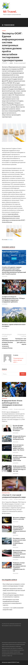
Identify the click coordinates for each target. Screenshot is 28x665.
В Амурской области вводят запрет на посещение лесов (19, 437)
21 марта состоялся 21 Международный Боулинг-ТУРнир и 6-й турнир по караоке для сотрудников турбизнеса (13, 299)
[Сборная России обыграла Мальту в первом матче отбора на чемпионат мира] (7, 531)
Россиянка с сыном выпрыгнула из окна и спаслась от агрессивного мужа (19, 542)
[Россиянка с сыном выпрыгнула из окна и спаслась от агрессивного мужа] (7, 544)
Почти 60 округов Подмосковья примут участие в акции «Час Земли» (18, 447)
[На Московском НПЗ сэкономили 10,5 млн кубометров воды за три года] (7, 471)
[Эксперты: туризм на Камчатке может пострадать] (14, 322)
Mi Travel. (10, 11)
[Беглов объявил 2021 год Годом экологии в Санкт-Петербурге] (7, 431)
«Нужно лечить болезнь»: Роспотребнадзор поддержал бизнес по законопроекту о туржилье (13, 595)
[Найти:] (14, 374)
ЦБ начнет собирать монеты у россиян (19, 518)
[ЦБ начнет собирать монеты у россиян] (7, 523)
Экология (4, 398)
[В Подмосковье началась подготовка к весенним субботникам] (7, 461)
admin (11, 63)
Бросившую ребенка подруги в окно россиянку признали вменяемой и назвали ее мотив (19, 554)
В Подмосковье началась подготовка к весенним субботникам (19, 458)
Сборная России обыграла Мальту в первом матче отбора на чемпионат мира (19, 529)
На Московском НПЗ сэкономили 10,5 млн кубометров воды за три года (19, 468)
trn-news (10, 239)
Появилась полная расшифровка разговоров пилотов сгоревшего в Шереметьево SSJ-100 (19, 567)
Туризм (4, 30)
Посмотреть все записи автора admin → (18, 360)
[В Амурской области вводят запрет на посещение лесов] (7, 441)
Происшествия (6, 492)
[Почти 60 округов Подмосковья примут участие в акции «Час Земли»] (7, 450)
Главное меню (9, 25)
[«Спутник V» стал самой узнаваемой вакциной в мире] (14, 491)
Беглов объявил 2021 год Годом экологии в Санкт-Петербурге (18, 428)
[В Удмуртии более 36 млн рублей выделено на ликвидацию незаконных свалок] (14, 397)
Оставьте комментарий (20, 63)
